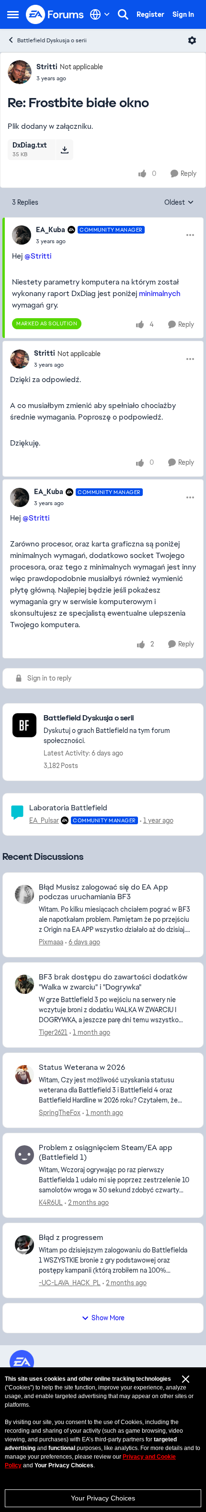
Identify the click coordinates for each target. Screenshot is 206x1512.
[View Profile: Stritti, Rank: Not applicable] (20, 72)
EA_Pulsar (44, 820)
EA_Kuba (50, 229)
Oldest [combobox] (179, 203)
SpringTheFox (59, 1112)
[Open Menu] (192, 40)
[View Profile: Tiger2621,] (24, 984)
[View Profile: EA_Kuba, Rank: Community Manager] (21, 235)
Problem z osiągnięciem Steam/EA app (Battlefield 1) (105, 1153)
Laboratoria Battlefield (68, 808)
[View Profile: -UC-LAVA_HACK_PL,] (24, 1244)
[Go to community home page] (55, 14)
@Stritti (37, 256)
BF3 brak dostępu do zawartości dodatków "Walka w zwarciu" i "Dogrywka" (113, 982)
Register (150, 14)
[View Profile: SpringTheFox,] (24, 1074)
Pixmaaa (51, 942)
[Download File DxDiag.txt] (64, 149)
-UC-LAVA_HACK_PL (70, 1282)
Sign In (183, 14)
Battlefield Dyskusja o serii (52, 40)
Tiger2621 (53, 1032)
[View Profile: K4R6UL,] (24, 1155)
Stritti (46, 66)
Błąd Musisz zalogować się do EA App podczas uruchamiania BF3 (103, 892)
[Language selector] (100, 14)
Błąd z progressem (71, 1237)
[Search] (123, 14)
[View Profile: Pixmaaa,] (24, 894)
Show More (108, 1318)
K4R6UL (51, 1202)
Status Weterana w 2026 (82, 1067)
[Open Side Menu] (12, 14)
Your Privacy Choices (103, 1498)
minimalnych (160, 293)
